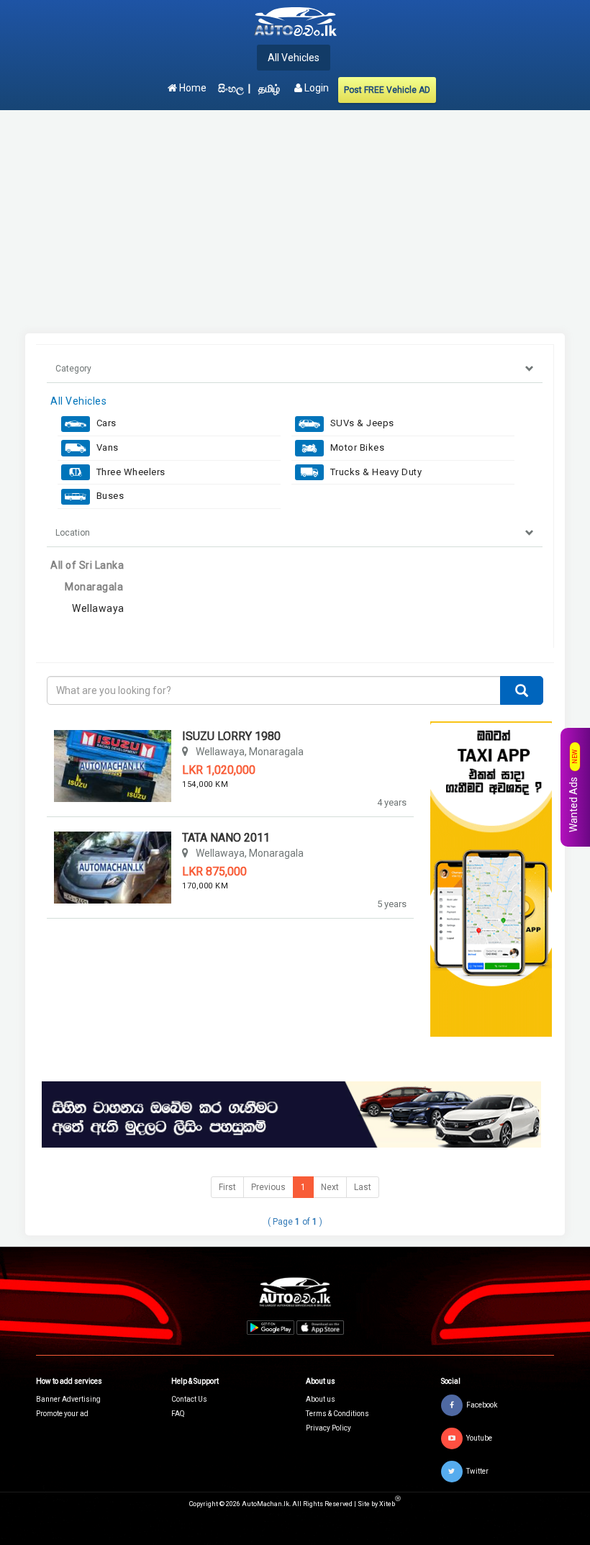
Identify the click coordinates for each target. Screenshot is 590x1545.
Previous (268, 1187)
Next (330, 1187)
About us (320, 1399)
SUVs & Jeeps (360, 423)
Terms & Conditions (337, 1414)
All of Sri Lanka (87, 565)
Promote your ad (62, 1414)
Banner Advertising (68, 1399)
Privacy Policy (328, 1428)
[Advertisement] (295, 222)
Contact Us (189, 1399)
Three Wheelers (129, 472)
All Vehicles (293, 57)
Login (315, 88)
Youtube (479, 1437)
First (227, 1187)
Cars (105, 423)
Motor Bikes (355, 447)
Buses (109, 495)
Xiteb (390, 1504)
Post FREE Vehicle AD (387, 90)
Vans (106, 447)
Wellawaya (98, 608)
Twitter (477, 1470)
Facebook (481, 1404)
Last (362, 1187)
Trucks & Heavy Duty (374, 472)
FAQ (178, 1414)
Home (191, 88)
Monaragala (94, 587)
